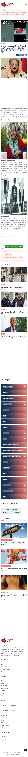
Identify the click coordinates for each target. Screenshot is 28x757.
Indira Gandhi (19, 251)
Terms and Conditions (6, 669)
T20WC (3, 703)
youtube (17, 512)
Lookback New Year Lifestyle (8, 710)
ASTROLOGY (4, 715)
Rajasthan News (6, 566)
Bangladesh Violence (7, 251)
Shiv (5, 55)
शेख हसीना (12, 114)
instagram (16, 509)
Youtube (3, 744)
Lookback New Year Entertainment (9, 708)
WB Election (4, 722)
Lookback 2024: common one (8, 705)
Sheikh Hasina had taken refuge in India (12, 257)
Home (2, 10)
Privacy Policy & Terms (7, 752)
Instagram (3, 739)
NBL (2, 717)
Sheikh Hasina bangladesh (18, 261)
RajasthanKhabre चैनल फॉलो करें (14, 246)
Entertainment (4, 688)
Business (3, 700)
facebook (6, 509)
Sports (2, 683)
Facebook (3, 736)
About (2, 664)
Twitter (2, 741)
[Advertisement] (14, 94)
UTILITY (3, 713)
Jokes (2, 720)
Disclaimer (3, 671)
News (7, 10)
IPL (1, 695)
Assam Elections (5, 725)
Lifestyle (4, 592)
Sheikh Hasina (5, 261)
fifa (2, 727)
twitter (6, 512)
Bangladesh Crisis (6, 254)
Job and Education (7, 540)
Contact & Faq (4, 667)
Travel (2, 698)
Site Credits (17, 752)
